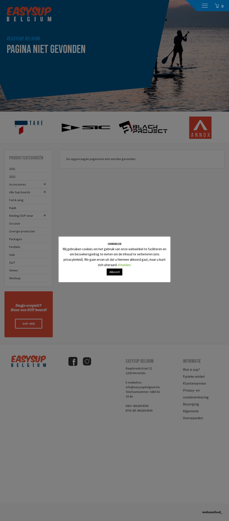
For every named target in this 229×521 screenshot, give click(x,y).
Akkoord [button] (114, 272)
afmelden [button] (124, 265)
